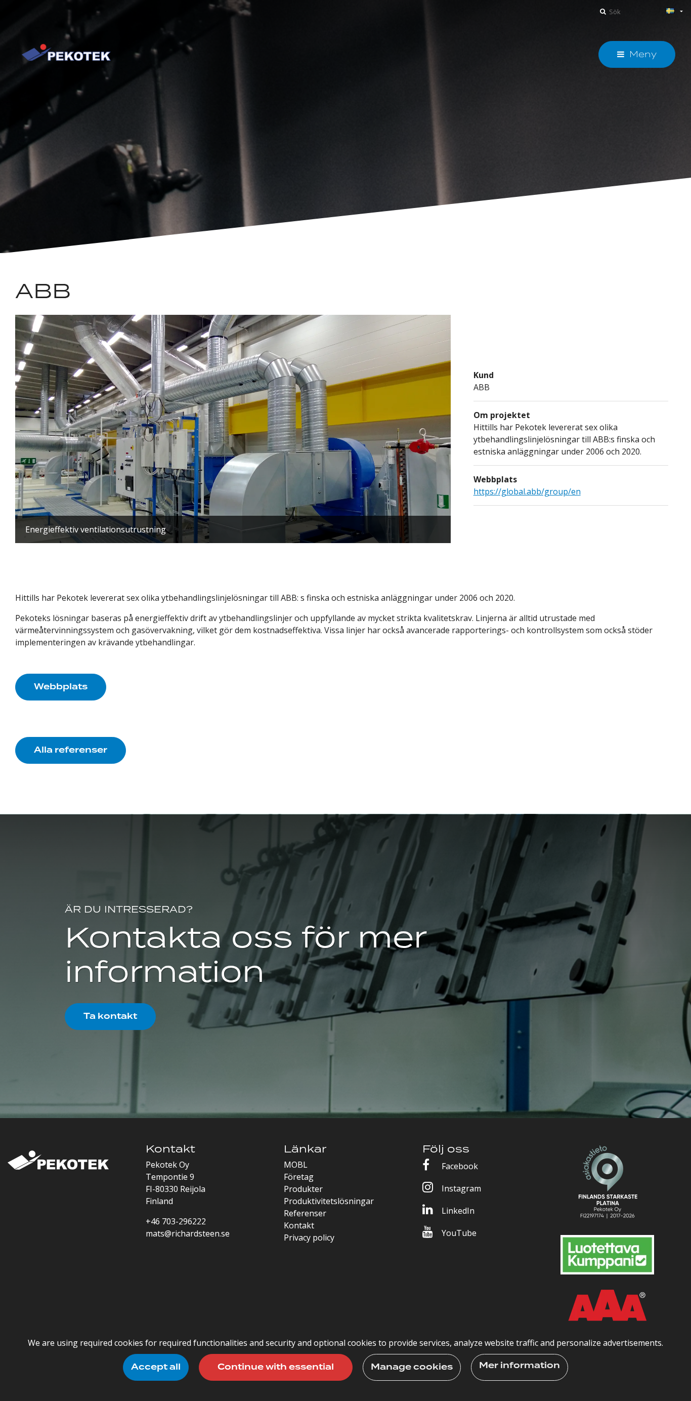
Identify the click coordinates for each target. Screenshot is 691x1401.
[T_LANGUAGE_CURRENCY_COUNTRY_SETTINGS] (662, 12)
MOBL (296, 1164)
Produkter (303, 1188)
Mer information (519, 1365)
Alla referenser (70, 750)
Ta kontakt (110, 1016)
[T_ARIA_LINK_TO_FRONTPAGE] (66, 54)
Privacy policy (309, 1237)
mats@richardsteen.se (188, 1233)
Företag (299, 1176)
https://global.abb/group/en (527, 491)
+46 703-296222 (176, 1221)
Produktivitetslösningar (329, 1201)
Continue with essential (276, 1367)
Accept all (156, 1367)
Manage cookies (412, 1367)
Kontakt (299, 1225)
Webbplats (61, 686)
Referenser (305, 1213)
